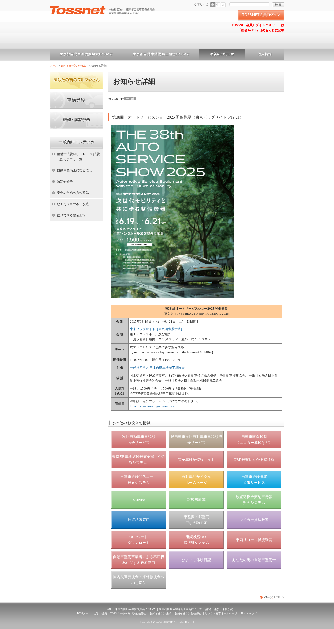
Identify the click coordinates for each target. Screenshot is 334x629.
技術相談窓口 (139, 520)
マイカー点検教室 (254, 520)
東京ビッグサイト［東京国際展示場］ (157, 329)
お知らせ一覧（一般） (222, 55)
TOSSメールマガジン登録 (92, 613)
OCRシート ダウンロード (139, 540)
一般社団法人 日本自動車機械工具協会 (157, 367)
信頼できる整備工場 (71, 215)
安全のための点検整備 (73, 193)
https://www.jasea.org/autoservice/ (152, 406)
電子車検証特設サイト (196, 460)
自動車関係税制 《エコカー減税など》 (254, 440)
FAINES (139, 500)
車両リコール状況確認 (254, 540)
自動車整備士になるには (74, 170)
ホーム (54, 65)
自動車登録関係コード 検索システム (138, 480)
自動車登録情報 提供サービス (254, 480)
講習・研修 (212, 609)
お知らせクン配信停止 (188, 613)
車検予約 (227, 609)
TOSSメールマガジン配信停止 (128, 613)
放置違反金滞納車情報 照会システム (254, 500)
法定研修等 (65, 181)
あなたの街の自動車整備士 (254, 560)
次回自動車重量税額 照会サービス (138, 440)
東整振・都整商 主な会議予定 (196, 520)
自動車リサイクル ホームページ (196, 480)
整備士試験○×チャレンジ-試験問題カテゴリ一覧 (78, 156)
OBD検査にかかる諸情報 (254, 460)
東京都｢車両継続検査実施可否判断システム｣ (138, 460)
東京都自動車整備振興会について (86, 55)
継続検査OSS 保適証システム (196, 540)
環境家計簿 (196, 500)
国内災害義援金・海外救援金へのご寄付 (138, 580)
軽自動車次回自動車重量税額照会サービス (196, 440)
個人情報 (264, 55)
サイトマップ (249, 613)
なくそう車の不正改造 (73, 204)
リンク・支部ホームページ (221, 613)
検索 (278, 4)
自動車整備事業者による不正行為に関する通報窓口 (138, 560)
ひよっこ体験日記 (196, 560)
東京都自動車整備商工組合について (161, 55)
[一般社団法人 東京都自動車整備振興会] (102, 7)
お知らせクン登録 (160, 613)
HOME (108, 609)
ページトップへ (272, 597)
